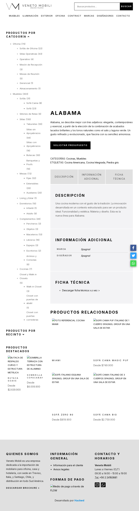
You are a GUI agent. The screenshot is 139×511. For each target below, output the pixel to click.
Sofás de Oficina (28, 48)
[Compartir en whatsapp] (133, 263)
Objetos (30, 229)
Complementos (28, 219)
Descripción (64, 176)
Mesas (23, 173)
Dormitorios (26, 203)
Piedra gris (113, 162)
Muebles (14, 16)
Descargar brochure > (23, 488)
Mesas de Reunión (29, 74)
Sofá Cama (32, 103)
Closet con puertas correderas (32, 316)
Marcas (89, 16)
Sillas (22, 119)
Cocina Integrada (95, 162)
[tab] (64, 176)
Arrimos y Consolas (31, 258)
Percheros (31, 223)
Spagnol (85, 249)
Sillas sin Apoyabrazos (33, 131)
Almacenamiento (28, 88)
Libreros (30, 240)
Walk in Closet (34, 286)
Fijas (28, 178)
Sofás (23, 98)
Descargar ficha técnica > (81, 290)
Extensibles (32, 183)
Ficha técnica (119, 176)
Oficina (60, 16)
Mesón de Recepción (31, 64)
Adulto (29, 213)
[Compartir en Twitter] (133, 256)
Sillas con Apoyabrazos (33, 144)
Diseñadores (105, 16)
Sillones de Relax (29, 113)
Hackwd (79, 500)
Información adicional (91, 176)
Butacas (30, 155)
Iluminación (30, 16)
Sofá (28, 108)
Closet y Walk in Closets (28, 276)
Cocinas (70, 158)
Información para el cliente (68, 465)
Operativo (25, 59)
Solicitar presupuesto (70, 145)
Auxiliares (31, 192)
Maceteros (32, 234)
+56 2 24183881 (108, 477)
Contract (74, 16)
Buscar (126, 6)
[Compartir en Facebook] (133, 248)
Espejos (30, 245)
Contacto (123, 16)
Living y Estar (27, 198)
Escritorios (31, 250)
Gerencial (25, 83)
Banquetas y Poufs (33, 162)
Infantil (30, 208)
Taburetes (31, 124)
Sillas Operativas (28, 53)
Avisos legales (61, 469)
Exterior (47, 16)
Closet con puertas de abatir (32, 299)
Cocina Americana (75, 162)
